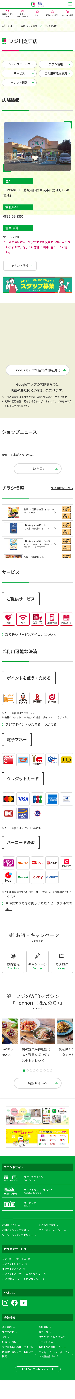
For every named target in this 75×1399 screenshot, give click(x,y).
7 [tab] (44, 1070)
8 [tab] (48, 1070)
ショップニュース (19, 64)
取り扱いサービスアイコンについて (30, 634)
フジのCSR (8, 1332)
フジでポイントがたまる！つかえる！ (32, 724)
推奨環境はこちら (62, 488)
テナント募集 (46, 1342)
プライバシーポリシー (51, 1230)
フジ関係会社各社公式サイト (17, 1347)
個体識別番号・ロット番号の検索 (17, 1354)
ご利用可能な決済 (56, 73)
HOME (9, 25)
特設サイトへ (37, 1083)
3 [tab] (31, 1070)
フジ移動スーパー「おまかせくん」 (21, 1278)
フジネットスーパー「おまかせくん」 (22, 1273)
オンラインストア (11, 1268)
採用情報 (43, 1327)
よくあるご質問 (47, 1225)
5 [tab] (37, 1070)
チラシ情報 (56, 64)
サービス (19, 73)
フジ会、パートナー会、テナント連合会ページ (54, 1354)
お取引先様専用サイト (51, 1347)
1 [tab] (24, 1070)
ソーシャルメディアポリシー (17, 1235)
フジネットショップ (13, 1263)
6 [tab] (41, 1070)
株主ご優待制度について (52, 1337)
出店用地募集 (9, 1342)
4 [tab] (34, 1070)
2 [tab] (27, 1070)
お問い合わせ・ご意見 (14, 1230)
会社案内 (7, 1327)
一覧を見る (38, 468)
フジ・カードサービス (14, 1258)
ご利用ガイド (9, 1225)
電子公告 (43, 1332)
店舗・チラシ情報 (29, 25)
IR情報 (5, 1337)
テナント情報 (19, 82)
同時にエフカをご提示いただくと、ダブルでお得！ (38, 906)
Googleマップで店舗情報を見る (38, 370)
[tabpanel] (37, 1042)
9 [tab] (51, 1070)
